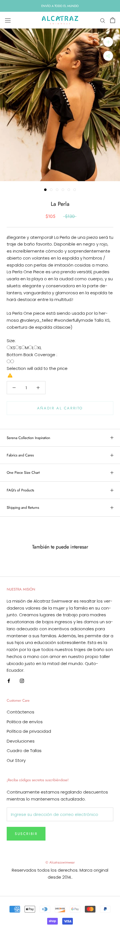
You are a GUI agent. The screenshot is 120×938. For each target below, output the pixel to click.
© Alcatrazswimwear (60, 862)
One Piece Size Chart (23, 472)
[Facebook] (9, 680)
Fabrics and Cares (20, 455)
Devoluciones (21, 741)
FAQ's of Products (20, 490)
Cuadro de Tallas (24, 750)
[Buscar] (102, 20)
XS (12, 348)
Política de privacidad (29, 731)
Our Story (16, 760)
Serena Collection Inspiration (28, 437)
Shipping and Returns (23, 507)
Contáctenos (20, 712)
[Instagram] (22, 680)
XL (39, 348)
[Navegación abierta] (8, 20)
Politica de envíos (25, 722)
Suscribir (26, 833)
